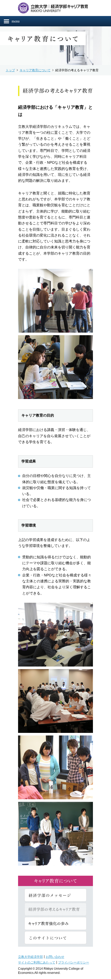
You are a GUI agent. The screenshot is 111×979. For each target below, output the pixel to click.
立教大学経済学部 (30, 956)
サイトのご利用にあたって (36, 962)
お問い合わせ (55, 956)
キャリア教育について (35, 70)
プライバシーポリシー (73, 962)
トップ (10, 70)
